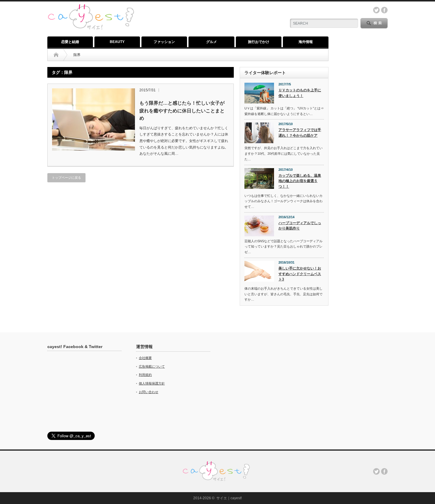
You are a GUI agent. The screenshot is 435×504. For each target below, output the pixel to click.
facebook (384, 10)
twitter (376, 10)
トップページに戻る (66, 177)
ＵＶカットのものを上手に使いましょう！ (299, 93)
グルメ (211, 42)
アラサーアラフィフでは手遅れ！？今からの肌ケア (299, 133)
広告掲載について (152, 366)
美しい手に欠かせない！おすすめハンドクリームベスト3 (299, 273)
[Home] (56, 55)
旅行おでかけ (258, 42)
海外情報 (306, 42)
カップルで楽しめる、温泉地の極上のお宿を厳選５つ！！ (299, 181)
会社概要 (145, 358)
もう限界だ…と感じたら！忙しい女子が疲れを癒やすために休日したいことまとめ (182, 111)
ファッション (164, 42)
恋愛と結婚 (70, 42)
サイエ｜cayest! (229, 498)
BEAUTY (117, 42)
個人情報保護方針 (152, 383)
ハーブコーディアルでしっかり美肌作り (299, 226)
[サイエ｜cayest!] (90, 7)
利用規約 (145, 375)
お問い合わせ (148, 392)
